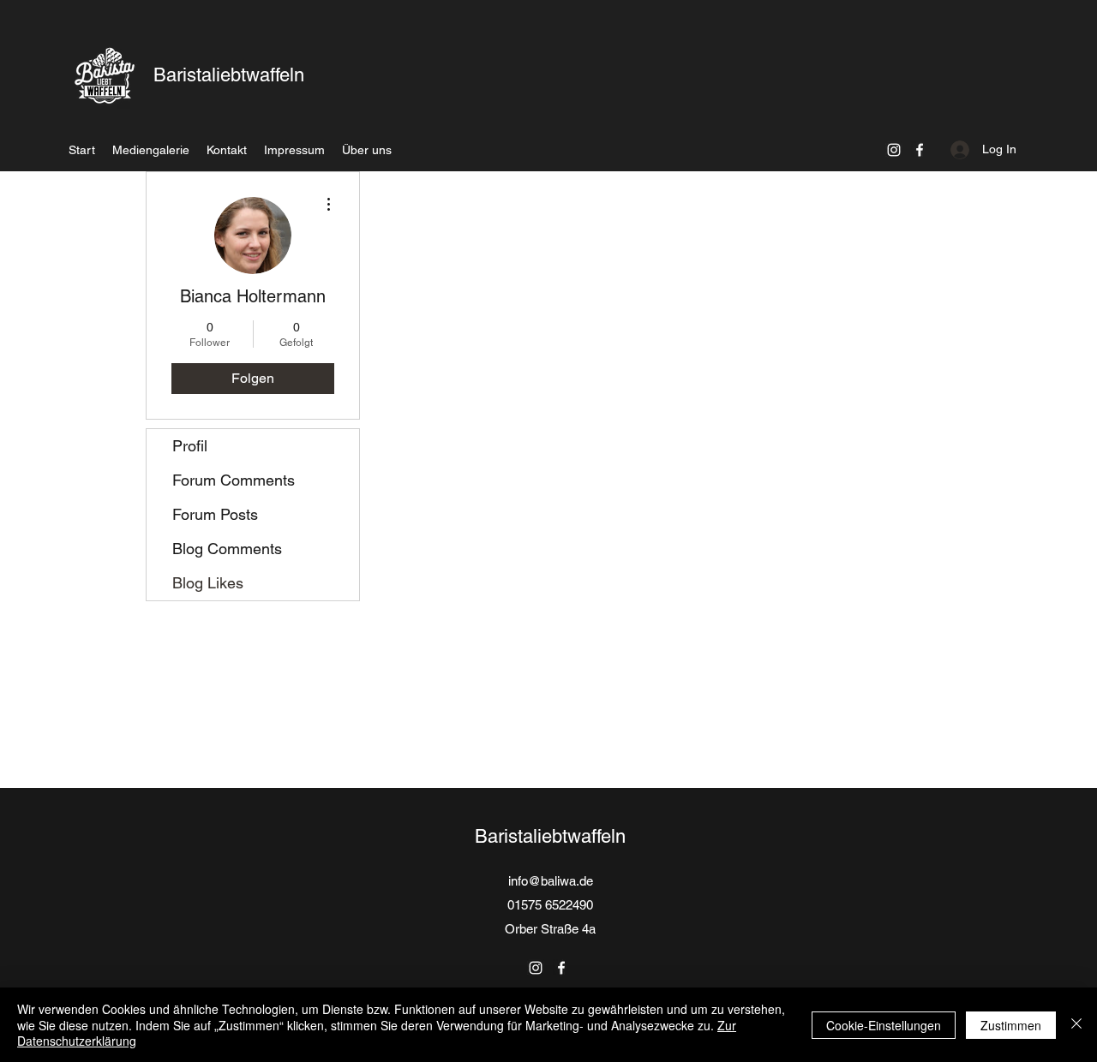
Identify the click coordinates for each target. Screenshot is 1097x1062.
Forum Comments (233, 480)
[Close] (1076, 1024)
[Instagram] (893, 149)
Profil (189, 446)
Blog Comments (227, 549)
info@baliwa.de (550, 881)
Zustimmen (1010, 1025)
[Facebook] (919, 149)
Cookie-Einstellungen (883, 1025)
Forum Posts (215, 514)
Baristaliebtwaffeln (228, 75)
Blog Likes (207, 583)
